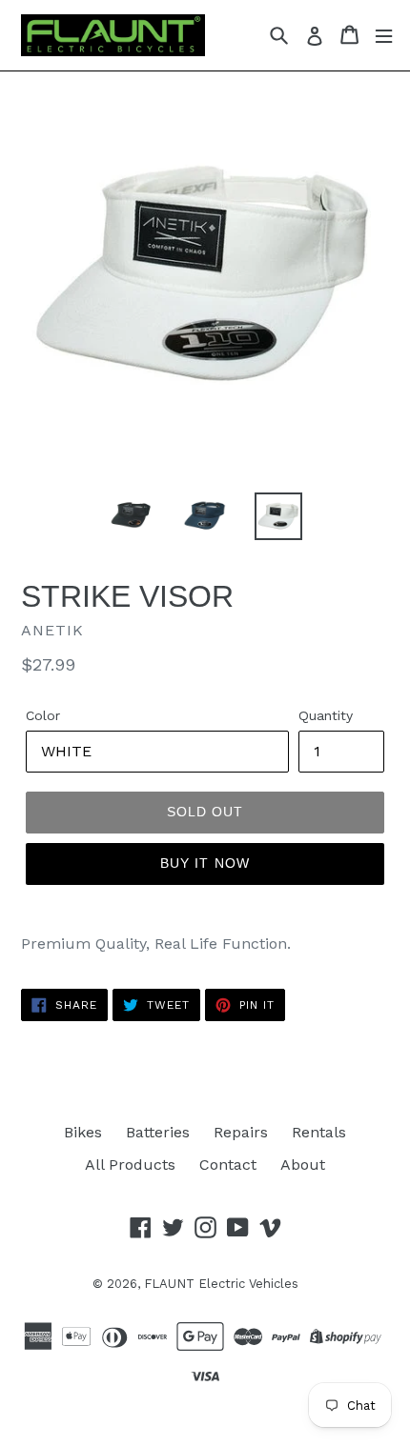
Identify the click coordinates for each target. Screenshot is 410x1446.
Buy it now (205, 863)
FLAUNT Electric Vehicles (221, 1283)
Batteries (158, 1132)
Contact (227, 1164)
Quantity (325, 715)
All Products (130, 1164)
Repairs (241, 1132)
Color (43, 715)
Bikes (83, 1132)
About (302, 1164)
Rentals (319, 1132)
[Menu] (384, 35)
